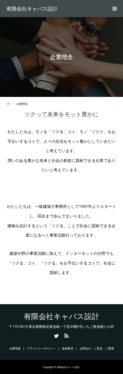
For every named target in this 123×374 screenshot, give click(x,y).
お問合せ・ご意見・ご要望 (97, 348)
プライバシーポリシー (41, 348)
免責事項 (67, 348)
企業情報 (15, 348)
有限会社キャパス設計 (32, 8)
